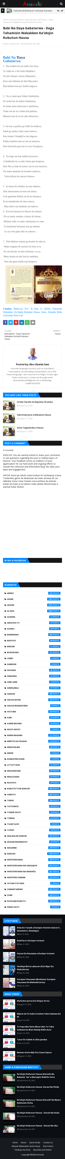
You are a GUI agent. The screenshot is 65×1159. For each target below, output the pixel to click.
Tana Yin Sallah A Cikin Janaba (32, 1039)
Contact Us (48, 1142)
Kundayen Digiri (29, 759)
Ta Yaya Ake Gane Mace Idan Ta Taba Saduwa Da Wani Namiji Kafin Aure (35, 1028)
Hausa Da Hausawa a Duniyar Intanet (36, 953)
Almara (29, 616)
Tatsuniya (29, 806)
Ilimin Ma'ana (29, 723)
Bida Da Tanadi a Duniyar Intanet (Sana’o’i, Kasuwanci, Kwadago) (38, 929)
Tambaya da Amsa (22, 1150)
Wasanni (29, 847)
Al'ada (29, 611)
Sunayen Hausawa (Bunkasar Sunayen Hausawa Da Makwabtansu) (36, 981)
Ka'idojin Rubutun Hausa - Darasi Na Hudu (38, 1112)
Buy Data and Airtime (42, 1150)
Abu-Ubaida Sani (12, 44)
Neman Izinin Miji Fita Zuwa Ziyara (34, 1052)
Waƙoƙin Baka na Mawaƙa (29, 871)
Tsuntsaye (29, 824)
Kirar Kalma (29, 747)
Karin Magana (29, 735)
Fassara (29, 670)
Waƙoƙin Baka (29, 859)
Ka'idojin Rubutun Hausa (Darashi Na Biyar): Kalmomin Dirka (39, 1101)
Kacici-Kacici (29, 729)
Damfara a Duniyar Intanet (30, 940)
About (23, 1142)
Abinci (29, 593)
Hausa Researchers (29, 705)
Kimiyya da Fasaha (29, 741)
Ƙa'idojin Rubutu (17, 19)
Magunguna (29, 770)
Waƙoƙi (29, 853)
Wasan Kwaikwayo (29, 841)
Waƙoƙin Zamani (29, 877)
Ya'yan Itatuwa (29, 883)
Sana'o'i (29, 794)
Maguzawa (29, 776)
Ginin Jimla (29, 688)
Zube (29, 895)
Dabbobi (29, 664)
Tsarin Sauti (29, 812)
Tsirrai (29, 818)
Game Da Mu (34, 1142)
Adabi (29, 599)
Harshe (29, 693)
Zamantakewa (29, 889)
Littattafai (29, 765)
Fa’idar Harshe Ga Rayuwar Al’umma (35, 402)
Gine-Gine (29, 682)
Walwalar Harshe (29, 836)
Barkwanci (29, 634)
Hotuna (29, 711)
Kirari (29, 753)
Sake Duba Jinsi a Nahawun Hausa (34, 414)
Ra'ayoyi (29, 782)
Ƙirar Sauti (29, 907)
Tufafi (29, 830)
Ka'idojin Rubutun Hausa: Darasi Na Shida (38, 1087)
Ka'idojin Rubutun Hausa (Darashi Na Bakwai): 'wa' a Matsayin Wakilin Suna (36, 1075)
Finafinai (29, 676)
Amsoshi (40, 1154)
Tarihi (29, 800)
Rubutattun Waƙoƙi (29, 788)
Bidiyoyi (29, 640)
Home (5, 19)
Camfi (29, 658)
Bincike (29, 646)
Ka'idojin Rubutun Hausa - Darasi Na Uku (37, 1125)
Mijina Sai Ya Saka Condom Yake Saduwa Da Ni (39, 1015)
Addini (29, 605)
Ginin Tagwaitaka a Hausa (30, 427)
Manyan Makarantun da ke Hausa (26, 1146)
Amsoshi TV (29, 622)
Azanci (29, 628)
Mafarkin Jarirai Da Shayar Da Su (33, 1000)
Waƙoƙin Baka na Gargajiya (29, 865)
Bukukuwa (29, 652)
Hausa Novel (29, 699)
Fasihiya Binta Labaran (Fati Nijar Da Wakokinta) (35, 968)
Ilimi (29, 717)
